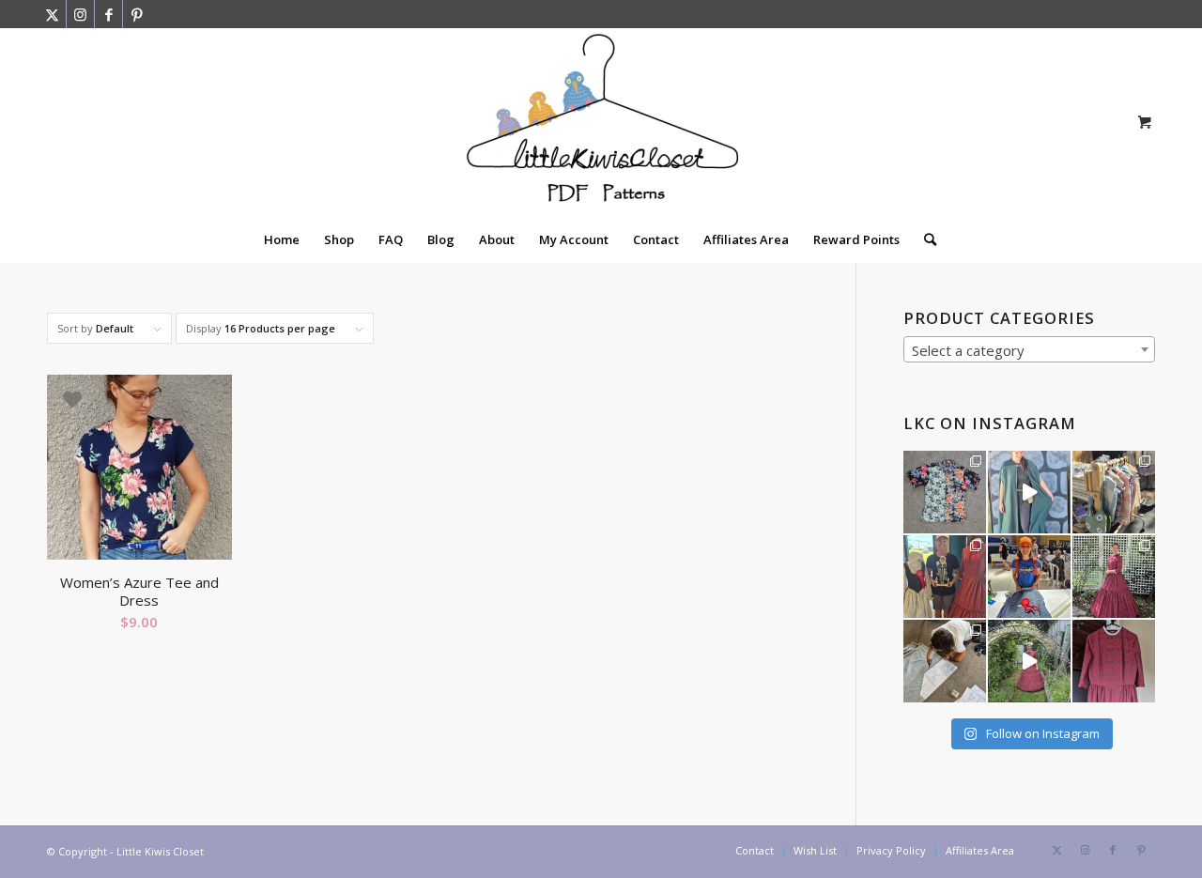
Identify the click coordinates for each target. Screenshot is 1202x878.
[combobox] (1029, 349)
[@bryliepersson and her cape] (1029, 492)
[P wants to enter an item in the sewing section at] (944, 661)
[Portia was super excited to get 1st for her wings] (1029, 576)
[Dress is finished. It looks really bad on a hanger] (1113, 661)
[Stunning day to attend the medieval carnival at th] (1113, 492)
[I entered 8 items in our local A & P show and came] (944, 576)
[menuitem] (282, 239)
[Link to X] (52, 14)
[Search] (924, 239)
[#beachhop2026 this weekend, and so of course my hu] (944, 492)
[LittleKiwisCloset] (601, 122)
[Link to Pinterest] (137, 14)
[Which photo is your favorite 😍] (1113, 576)
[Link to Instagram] (80, 14)
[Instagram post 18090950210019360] (1029, 661)
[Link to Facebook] (108, 14)
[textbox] (1029, 350)
